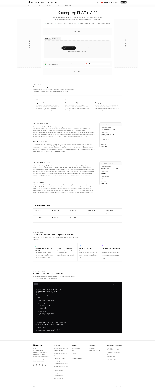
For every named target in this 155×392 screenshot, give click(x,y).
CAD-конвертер (58, 375)
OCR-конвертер (58, 378)
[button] (77, 49)
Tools (42, 2)
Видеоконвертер (59, 356)
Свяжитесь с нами (94, 350)
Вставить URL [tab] (56, 38)
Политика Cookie (111, 359)
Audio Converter (40, 6)
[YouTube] (45, 365)
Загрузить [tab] (48, 38)
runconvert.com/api (78, 335)
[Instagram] (42, 365)
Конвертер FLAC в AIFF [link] (64, 6)
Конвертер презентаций (61, 363)
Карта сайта (75, 356)
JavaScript (42, 284)
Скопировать (117, 284)
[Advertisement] (29, 43)
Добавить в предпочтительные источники (98, 63)
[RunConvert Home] (33, 2)
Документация (76, 348)
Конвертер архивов (59, 358)
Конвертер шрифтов (59, 370)
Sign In (117, 2)
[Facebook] (39, 365)
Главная (30, 6)
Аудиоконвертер (58, 350)
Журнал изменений (77, 358)
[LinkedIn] (36, 365)
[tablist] (52, 38)
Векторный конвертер (60, 373)
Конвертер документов (60, 353)
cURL (36, 284)
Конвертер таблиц (59, 361)
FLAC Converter (51, 6)
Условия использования (113, 352)
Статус (74, 353)
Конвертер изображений (61, 348)
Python (49, 284)
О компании (92, 348)
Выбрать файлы (69, 48)
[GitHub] (34, 365)
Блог (73, 350)
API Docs (50, 2)
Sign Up (123, 2)
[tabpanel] (77, 49)
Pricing (57, 2)
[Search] (97, 2)
